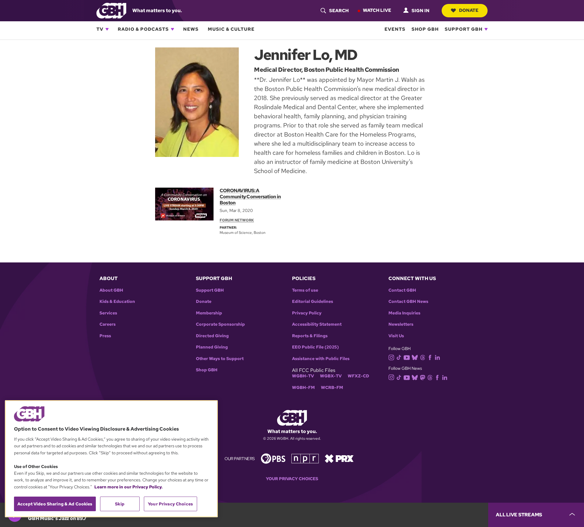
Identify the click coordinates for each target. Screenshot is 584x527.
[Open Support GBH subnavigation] (486, 29)
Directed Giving (212, 335)
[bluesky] (415, 357)
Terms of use (305, 290)
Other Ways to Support (220, 358)
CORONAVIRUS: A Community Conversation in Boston (250, 196)
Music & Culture (231, 29)
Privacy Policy (307, 313)
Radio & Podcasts (143, 29)
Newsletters (400, 324)
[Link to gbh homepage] (111, 10)
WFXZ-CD (358, 376)
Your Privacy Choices (292, 478)
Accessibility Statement (317, 324)
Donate (468, 10)
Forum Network (237, 220)
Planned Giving (212, 347)
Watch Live (377, 10)
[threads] (422, 357)
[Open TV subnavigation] (107, 29)
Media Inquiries (404, 313)
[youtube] (407, 357)
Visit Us (396, 335)
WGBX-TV (331, 376)
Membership (209, 313)
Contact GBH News (408, 301)
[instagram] (391, 357)
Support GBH (463, 29)
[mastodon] (422, 377)
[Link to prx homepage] (339, 458)
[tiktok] (398, 357)
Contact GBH (402, 290)
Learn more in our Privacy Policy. (128, 487)
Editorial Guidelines (312, 301)
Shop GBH (425, 29)
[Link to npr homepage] (305, 458)
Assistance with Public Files (320, 358)
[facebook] (430, 357)
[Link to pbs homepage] (273, 458)
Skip (119, 504)
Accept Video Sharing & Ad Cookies (54, 504)
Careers (107, 324)
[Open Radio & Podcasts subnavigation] (172, 29)
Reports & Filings (310, 335)
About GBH (111, 290)
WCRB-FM (332, 387)
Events (394, 29)
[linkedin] (437, 357)
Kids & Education (117, 301)
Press (105, 335)
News (191, 29)
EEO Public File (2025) (315, 347)
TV (99, 29)
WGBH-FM (303, 387)
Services (108, 313)
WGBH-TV (303, 376)
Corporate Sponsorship (220, 324)
